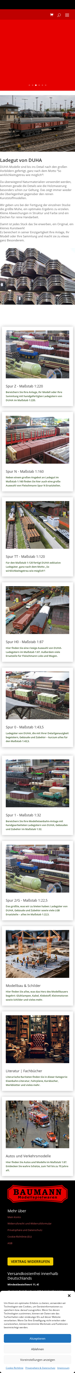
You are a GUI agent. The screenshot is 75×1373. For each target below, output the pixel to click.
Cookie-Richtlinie (14, 1368)
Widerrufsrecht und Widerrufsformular (30, 1223)
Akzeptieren (37, 1338)
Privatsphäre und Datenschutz (25, 1230)
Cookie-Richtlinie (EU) (20, 1236)
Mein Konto (14, 1217)
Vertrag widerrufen (30, 1261)
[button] (69, 1296)
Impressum (63, 1368)
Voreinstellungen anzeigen (37, 1360)
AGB (10, 1243)
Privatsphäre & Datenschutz (40, 1368)
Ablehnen (37, 1349)
